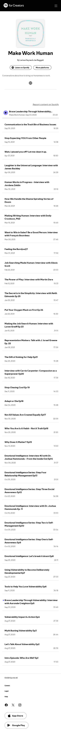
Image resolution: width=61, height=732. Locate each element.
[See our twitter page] (13, 705)
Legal (7, 691)
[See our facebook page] (6, 705)
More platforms (42, 67)
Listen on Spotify (22, 67)
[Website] (30, 83)
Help (6, 697)
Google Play (18, 725)
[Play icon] (5, 112)
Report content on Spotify (46, 104)
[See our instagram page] (20, 705)
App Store (17, 715)
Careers (7, 686)
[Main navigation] (56, 5)
